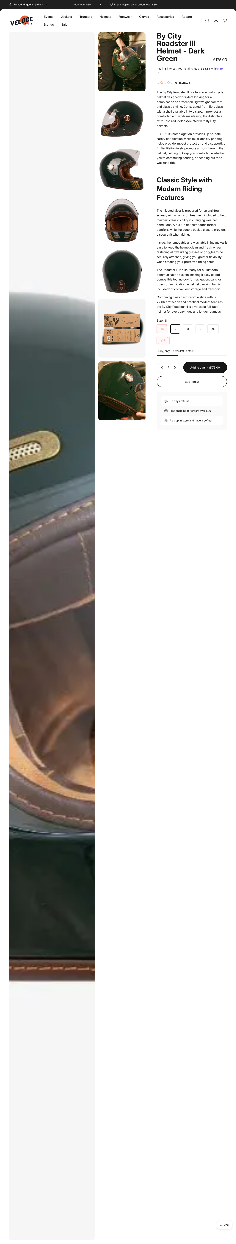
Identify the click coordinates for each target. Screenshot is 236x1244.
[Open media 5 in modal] (122, 220)
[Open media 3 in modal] (122, 118)
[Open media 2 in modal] (122, 61)
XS (162, 328)
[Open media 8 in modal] (122, 391)
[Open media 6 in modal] (122, 271)
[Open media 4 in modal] (122, 169)
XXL (163, 340)
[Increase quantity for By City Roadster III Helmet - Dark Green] (175, 367)
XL (213, 328)
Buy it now (192, 382)
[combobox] (28, 4)
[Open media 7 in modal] (122, 328)
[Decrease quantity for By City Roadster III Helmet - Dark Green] (161, 367)
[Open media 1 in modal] (52, 636)
